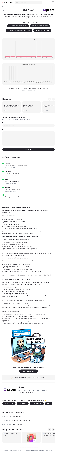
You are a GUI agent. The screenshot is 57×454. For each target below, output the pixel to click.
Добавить (28, 149)
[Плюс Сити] (31, 437)
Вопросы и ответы (28, 447)
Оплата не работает (42, 30)
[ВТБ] (11, 437)
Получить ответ (28, 371)
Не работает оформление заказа (19, 30)
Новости (22, 447)
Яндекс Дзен (9, 403)
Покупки (10, 6)
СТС (48, 403)
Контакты (35, 447)
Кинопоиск (22, 403)
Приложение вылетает (40, 25)
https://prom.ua (30, 392)
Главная (4, 6)
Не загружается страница (18, 25)
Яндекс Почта (36, 403)
